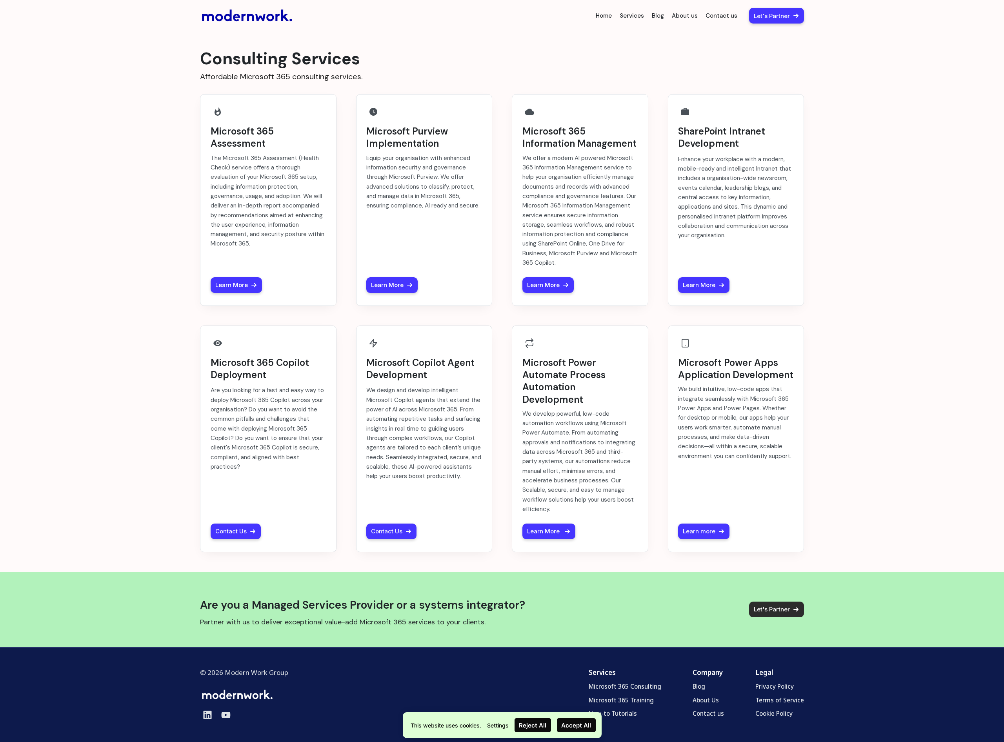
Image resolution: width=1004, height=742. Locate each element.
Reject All (532, 725)
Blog (658, 16)
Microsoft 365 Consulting (625, 686)
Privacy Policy (774, 686)
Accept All (576, 725)
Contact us (721, 16)
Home (604, 16)
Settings (498, 725)
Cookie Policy (774, 713)
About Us (706, 700)
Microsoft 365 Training (621, 700)
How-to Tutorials (613, 713)
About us (685, 16)
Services (632, 16)
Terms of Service (779, 700)
